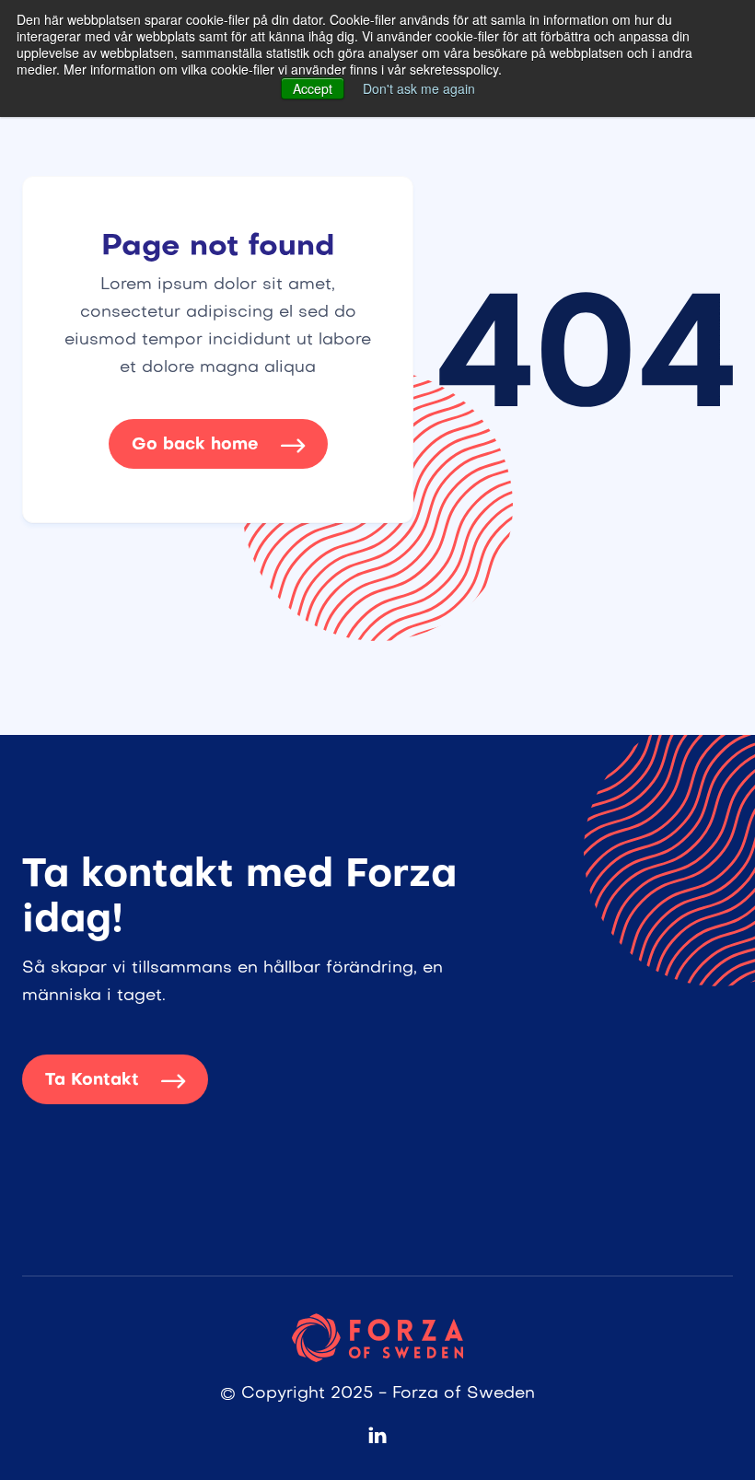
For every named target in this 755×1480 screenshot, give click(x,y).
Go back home (218, 445)
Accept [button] (312, 88)
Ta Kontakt (115, 1081)
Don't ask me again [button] (419, 88)
